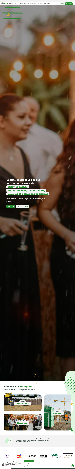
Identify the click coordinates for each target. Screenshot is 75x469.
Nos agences (39, 3)
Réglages (29, 465)
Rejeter (29, 463)
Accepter (29, 460)
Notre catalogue (47, 3)
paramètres (4, 465)
